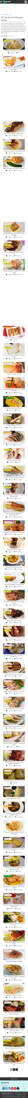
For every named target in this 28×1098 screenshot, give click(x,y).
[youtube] (12, 1088)
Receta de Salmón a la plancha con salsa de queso (14, 355)
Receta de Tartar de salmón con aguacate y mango (14, 868)
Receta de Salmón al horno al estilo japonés (14, 943)
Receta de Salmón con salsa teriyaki (14, 134)
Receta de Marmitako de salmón (14, 567)
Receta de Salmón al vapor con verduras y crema (14, 924)
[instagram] (9, 1088)
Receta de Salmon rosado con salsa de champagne (14, 832)
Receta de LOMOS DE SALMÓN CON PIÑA (14, 1064)
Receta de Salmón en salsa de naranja (14, 151)
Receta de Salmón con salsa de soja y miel (14, 253)
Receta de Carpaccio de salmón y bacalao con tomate (14, 905)
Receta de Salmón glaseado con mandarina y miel (14, 514)
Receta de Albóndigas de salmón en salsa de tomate (14, 390)
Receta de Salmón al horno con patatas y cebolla (14, 887)
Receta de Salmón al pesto (14, 798)
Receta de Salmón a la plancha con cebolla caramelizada (14, 762)
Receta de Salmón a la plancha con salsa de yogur (14, 234)
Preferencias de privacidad (20, 1094)
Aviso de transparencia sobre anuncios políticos (11, 1096)
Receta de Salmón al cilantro (14, 995)
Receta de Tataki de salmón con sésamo (14, 443)
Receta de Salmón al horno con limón (14, 477)
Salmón (10, 15)
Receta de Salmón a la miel (14, 620)
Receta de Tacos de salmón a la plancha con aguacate (14, 495)
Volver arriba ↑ (14, 1079)
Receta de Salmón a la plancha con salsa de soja (14, 271)
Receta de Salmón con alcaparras (14, 338)
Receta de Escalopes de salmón (14, 961)
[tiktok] (18, 1088)
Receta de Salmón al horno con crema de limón (14, 744)
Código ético (24, 1096)
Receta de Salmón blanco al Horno (14, 1048)
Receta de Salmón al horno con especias (14, 532)
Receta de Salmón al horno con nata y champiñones (14, 655)
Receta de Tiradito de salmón (14, 408)
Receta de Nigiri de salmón (14, 460)
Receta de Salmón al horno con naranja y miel (14, 849)
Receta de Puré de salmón (14, 550)
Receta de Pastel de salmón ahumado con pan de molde (14, 1030)
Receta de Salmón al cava (14, 425)
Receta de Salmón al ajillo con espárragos (14, 726)
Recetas (2, 15)
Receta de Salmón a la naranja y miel (14, 781)
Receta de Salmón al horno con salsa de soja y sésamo (14, 68)
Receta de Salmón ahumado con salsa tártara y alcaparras (14, 1013)
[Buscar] (26, 2)
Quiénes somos (18, 1093)
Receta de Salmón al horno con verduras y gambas (14, 977)
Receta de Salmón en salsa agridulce (14, 584)
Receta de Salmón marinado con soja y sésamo (14, 602)
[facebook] (3, 1088)
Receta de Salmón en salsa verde (14, 51)
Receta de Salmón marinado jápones (14, 674)
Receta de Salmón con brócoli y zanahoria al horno (14, 814)
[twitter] (6, 1088)
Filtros (5, 36)
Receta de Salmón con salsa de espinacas (14, 168)
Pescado (6, 15)
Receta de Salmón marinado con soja (14, 638)
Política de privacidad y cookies (8, 1094)
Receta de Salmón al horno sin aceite (14, 709)
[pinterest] (15, 1088)
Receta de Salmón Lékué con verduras (14, 691)
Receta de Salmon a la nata (14, 374)
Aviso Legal (24, 1093)
